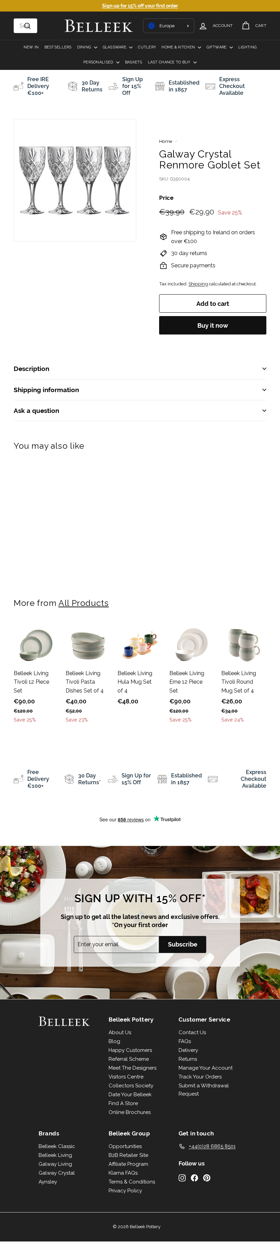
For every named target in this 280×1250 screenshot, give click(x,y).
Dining (84, 47)
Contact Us (192, 1032)
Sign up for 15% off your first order (140, 6)
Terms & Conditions (132, 1182)
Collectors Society (131, 1086)
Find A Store (123, 1103)
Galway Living (55, 1164)
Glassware (115, 47)
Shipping (198, 283)
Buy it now (212, 325)
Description (31, 368)
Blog (114, 1041)
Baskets (133, 62)
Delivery (188, 1050)
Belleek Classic (57, 1146)
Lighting (247, 47)
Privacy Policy (125, 1191)
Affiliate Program (128, 1164)
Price (166, 197)
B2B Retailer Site (128, 1155)
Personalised (98, 62)
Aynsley (48, 1182)
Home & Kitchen (179, 47)
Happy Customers (130, 1050)
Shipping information (46, 389)
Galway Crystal (57, 1173)
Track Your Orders (200, 1077)
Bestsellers (58, 47)
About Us (120, 1032)
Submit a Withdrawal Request (204, 1090)
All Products (83, 603)
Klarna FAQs (123, 1173)
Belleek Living (55, 1155)
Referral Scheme (129, 1059)
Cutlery (147, 47)
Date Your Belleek (130, 1094)
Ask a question (36, 410)
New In (31, 47)
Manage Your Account (206, 1068)
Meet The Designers (132, 1068)
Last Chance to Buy (170, 62)
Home (165, 141)
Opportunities (125, 1146)
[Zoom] (75, 180)
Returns (188, 1059)
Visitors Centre (126, 1077)
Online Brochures (130, 1112)
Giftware (217, 47)
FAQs (185, 1041)
